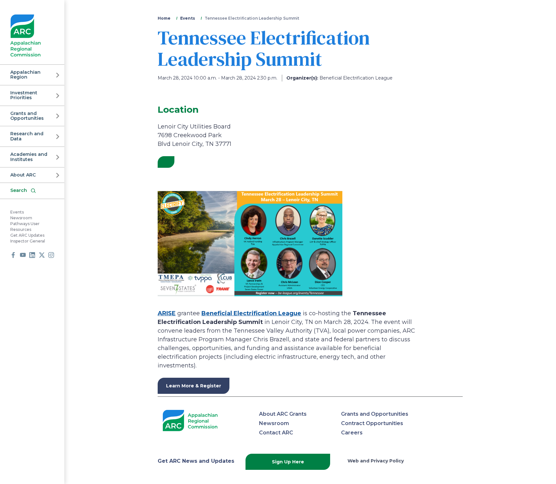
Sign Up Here (288, 462)
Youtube (23, 255)
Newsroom (21, 217)
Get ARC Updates (27, 235)
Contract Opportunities (372, 423)
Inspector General (27, 241)
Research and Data (26, 136)
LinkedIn (32, 255)
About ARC (23, 175)
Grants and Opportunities (27, 115)
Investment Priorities (23, 95)
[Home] (25, 35)
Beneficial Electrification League (251, 313)
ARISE (167, 313)
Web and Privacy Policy (376, 461)
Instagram (51, 255)
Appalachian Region (25, 74)
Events (17, 212)
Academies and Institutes (28, 156)
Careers (352, 433)
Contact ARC (276, 433)
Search (18, 190)
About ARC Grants (283, 414)
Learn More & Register (193, 386)
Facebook (13, 255)
